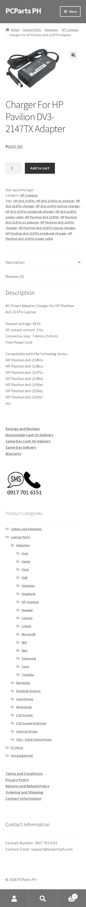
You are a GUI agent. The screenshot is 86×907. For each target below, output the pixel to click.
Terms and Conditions (24, 773)
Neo (24, 650)
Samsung (29, 658)
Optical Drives (27, 731)
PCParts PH (23, 11)
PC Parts (17, 747)
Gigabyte (28, 594)
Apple (26, 561)
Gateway (28, 585)
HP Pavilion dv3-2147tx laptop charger (47, 228)
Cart (66, 894)
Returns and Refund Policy (27, 786)
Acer (25, 553)
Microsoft (29, 634)
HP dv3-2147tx (24, 201)
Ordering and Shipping (24, 792)
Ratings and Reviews (22, 428)
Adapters (51, 30)
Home (15, 30)
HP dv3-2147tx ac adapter (55, 201)
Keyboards (24, 707)
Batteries (23, 683)
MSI (24, 642)
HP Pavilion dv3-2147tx (42, 217)
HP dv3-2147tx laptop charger (58, 206)
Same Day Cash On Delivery (28, 441)
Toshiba (28, 674)
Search (43, 899)
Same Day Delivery (20, 447)
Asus (25, 569)
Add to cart (39, 168)
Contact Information (23, 798)
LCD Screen (24, 715)
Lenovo (27, 618)
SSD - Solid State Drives (34, 739)
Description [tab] (15, 262)
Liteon (26, 626)
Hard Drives (24, 699)
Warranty (13, 453)
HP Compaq (70, 30)
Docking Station (28, 691)
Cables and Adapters (26, 529)
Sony (25, 666)
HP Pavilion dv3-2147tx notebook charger (35, 233)
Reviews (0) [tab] (14, 276)
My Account (14, 899)
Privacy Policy (17, 779)
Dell (24, 577)
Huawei (27, 610)
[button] (73, 55)
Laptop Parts (32, 30)
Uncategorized (22, 755)
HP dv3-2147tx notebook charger (29, 211)
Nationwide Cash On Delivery (29, 434)
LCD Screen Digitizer (31, 723)
